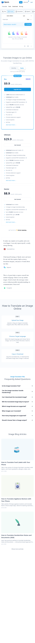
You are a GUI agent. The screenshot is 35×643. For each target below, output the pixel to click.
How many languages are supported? (14, 415)
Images (11, 11)
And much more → (11, 222)
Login (31, 2)
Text (5, 11)
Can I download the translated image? (14, 397)
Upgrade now (17, 89)
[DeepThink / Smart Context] (31, 46)
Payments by (13, 230)
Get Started (17, 199)
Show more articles (17, 549)
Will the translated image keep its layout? (15, 402)
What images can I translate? (11, 411)
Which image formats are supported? (14, 406)
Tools (9, 6)
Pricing (21, 6)
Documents (20, 11)
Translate (4, 6)
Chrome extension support (13, 117)
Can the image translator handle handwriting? (12, 391)
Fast (21, 2)
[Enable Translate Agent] (28, 46)
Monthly (13, 68)
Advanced (25, 2)
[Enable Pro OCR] (24, 46)
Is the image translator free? (11, 386)
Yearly (22, 68)
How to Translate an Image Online (17, 307)
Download (15, 6)
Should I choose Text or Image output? (14, 420)
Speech (28, 11)
